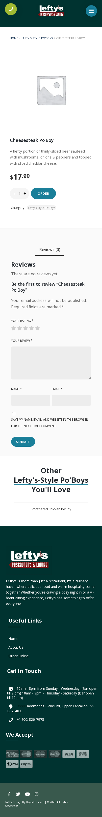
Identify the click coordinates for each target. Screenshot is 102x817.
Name (16, 389)
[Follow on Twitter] (18, 794)
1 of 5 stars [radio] (14, 327)
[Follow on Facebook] (9, 794)
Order (43, 193)
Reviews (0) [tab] (49, 249)
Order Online (18, 656)
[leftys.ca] (51, 8)
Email (57, 389)
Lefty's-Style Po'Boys (37, 38)
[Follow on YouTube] (27, 794)
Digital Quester (35, 802)
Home (14, 38)
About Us (15, 647)
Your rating (22, 321)
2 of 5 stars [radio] (17, 327)
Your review (21, 341)
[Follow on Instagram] (36, 794)
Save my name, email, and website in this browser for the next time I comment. (49, 422)
